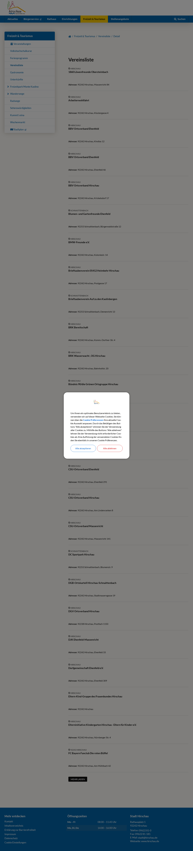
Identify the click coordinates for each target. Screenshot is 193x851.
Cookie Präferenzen (93, 420)
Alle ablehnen (109, 448)
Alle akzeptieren (83, 448)
